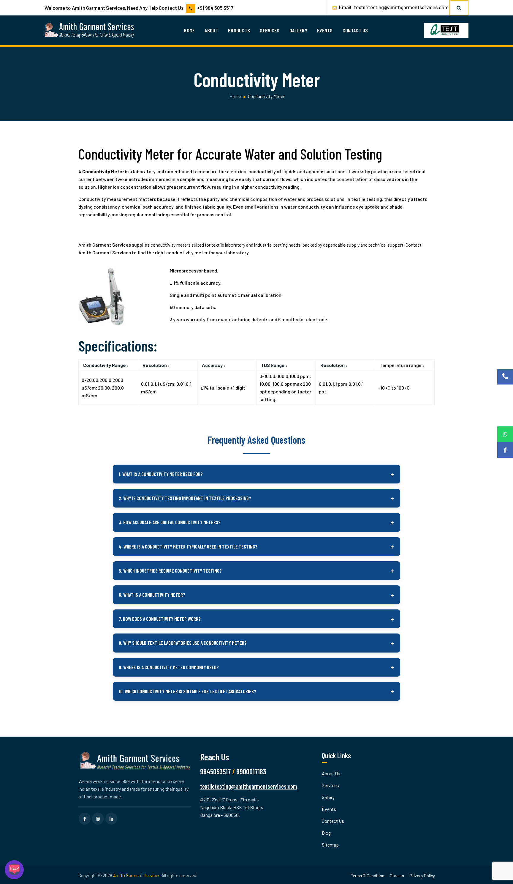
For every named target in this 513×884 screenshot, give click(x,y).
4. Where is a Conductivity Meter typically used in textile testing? (188, 546)
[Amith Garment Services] (90, 30)
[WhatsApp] (505, 434)
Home (189, 30)
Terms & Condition (367, 875)
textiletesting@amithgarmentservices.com (401, 7)
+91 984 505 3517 (215, 8)
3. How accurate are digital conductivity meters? (170, 522)
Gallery (298, 30)
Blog (326, 833)
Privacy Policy (422, 875)
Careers (397, 875)
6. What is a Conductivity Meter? (152, 595)
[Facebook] (505, 450)
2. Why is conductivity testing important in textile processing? (185, 498)
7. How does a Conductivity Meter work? (160, 619)
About (211, 30)
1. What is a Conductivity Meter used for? (161, 474)
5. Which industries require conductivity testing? (170, 570)
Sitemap (330, 844)
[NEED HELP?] (14, 869)
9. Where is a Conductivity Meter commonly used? (169, 667)
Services (269, 30)
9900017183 (251, 771)
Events (325, 30)
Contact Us (355, 30)
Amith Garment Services (137, 875)
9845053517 (215, 771)
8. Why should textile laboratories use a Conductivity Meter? (183, 643)
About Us (331, 773)
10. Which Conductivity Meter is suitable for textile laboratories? (187, 691)
